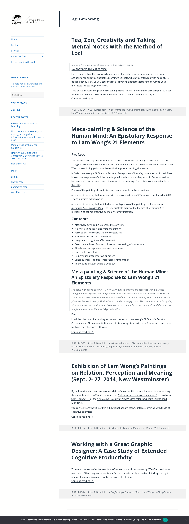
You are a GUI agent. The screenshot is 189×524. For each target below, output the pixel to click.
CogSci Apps (117, 492)
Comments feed (19, 186)
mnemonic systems (94, 113)
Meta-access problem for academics (24, 146)
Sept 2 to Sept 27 (80, 398)
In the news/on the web (23, 62)
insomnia (101, 346)
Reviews (158, 346)
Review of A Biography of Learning (24, 125)
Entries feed (17, 181)
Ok (165, 520)
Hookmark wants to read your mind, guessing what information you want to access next (27, 135)
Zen (107, 113)
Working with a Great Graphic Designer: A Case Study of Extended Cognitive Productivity (119, 450)
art (112, 343)
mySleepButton (163, 492)
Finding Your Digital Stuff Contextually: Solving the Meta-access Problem (27, 155)
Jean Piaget (165, 109)
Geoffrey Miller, (89, 68)
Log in (14, 176)
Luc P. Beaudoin (98, 109)
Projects (15, 50)
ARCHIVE (15, 110)
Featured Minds (87, 346)
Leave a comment (83, 495)
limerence (139, 346)
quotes (148, 346)
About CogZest (19, 56)
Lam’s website (141, 190)
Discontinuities (139, 343)
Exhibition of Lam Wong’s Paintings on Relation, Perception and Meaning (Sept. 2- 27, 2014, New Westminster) (121, 372)
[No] (185, 519)
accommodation (119, 109)
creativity (145, 109)
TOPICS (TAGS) (19, 103)
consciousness (122, 343)
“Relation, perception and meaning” (137, 395)
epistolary (163, 343)
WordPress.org (19, 192)
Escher (74, 346)
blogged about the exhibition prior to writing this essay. (118, 168)
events (155, 109)
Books (14, 45)
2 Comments (120, 113)
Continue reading (82, 98)
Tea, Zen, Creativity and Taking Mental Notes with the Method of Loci (116, 46)
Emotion (152, 343)
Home (14, 39)
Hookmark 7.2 (18, 163)
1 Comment (163, 428)
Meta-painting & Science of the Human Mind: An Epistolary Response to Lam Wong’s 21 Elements (121, 135)
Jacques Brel (114, 346)
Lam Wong (77, 113)
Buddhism (134, 109)
